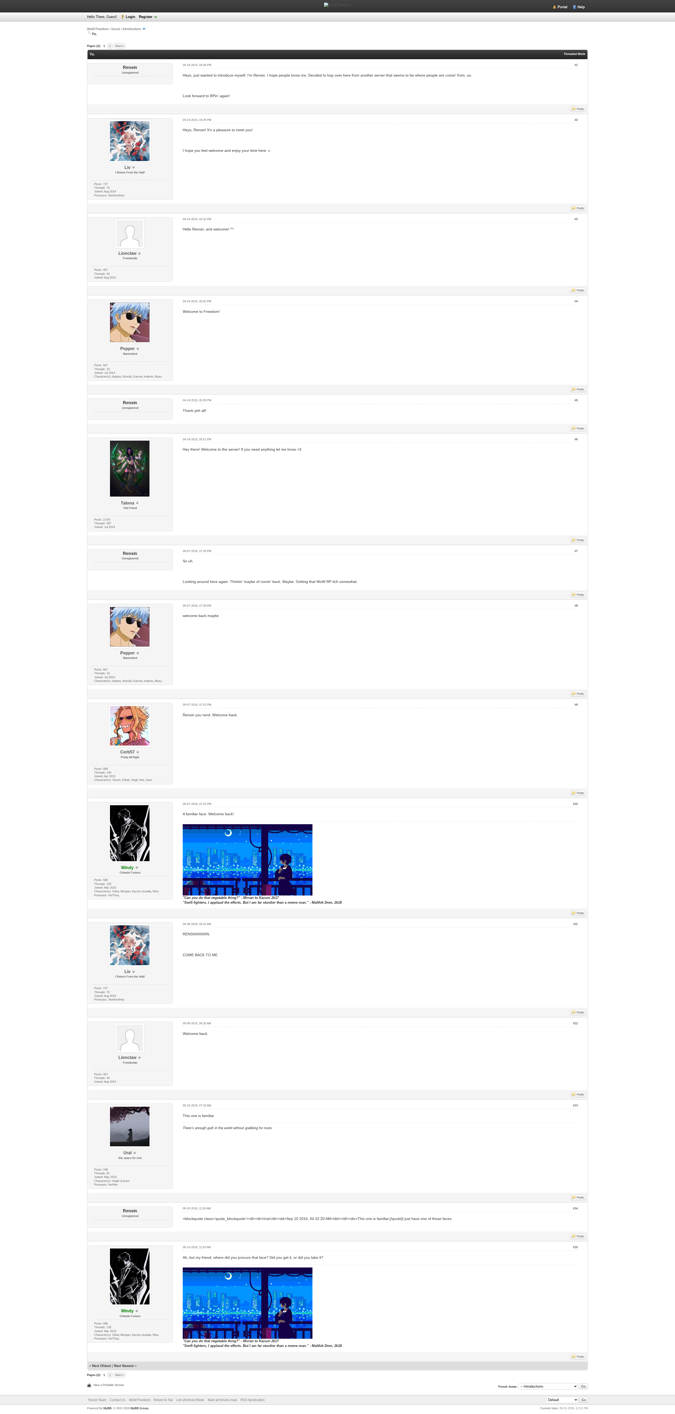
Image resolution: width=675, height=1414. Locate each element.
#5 (576, 400)
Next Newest (124, 1366)
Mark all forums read (222, 1400)
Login (130, 17)
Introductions (132, 29)
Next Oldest (101, 1366)
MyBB (107, 1408)
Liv (127, 167)
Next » (119, 46)
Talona (127, 503)
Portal (562, 7)
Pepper (127, 348)
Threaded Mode (574, 53)
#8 (576, 605)
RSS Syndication (252, 1400)
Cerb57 (127, 752)
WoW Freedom (97, 29)
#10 (575, 803)
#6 (576, 439)
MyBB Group (139, 1408)
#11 (575, 924)
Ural (127, 1153)
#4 (576, 301)
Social (115, 29)
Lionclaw (127, 253)
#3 (576, 219)
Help (581, 7)
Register (145, 17)
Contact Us (118, 1400)
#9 (576, 704)
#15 (575, 1247)
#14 (575, 1208)
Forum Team (97, 1400)
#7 (576, 551)
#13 (575, 1105)
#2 (576, 119)
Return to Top (163, 1400)
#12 (575, 1023)
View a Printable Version (108, 1385)
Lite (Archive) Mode (190, 1400)
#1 (576, 65)
